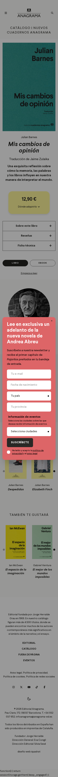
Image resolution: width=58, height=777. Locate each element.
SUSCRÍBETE (20, 442)
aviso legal (32, 453)
